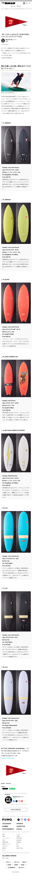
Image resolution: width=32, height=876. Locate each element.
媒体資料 (9, 864)
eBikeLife (4, 848)
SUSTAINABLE (8, 829)
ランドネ (18, 834)
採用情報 (16, 864)
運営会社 (24, 862)
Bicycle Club (19, 840)
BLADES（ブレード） (6, 844)
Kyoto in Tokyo (20, 848)
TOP (2, 8)
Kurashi (7, 858)
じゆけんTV (4, 846)
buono (18, 846)
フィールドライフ (5, 838)
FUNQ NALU (6, 8)
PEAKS (3, 836)
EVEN (3, 840)
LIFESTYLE (21, 826)
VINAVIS (18, 836)
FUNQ (14, 798)
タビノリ (4, 850)
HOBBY (5, 826)
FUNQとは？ (8, 862)
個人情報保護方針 (11, 867)
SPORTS (20, 824)
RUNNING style (5, 842)
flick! (17, 844)
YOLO (3, 858)
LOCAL (19, 829)
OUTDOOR (6, 824)
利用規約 (22, 864)
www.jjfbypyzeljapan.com (7, 758)
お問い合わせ (16, 862)
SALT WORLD (19, 838)
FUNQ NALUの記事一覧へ (16, 809)
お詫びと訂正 (21, 867)
